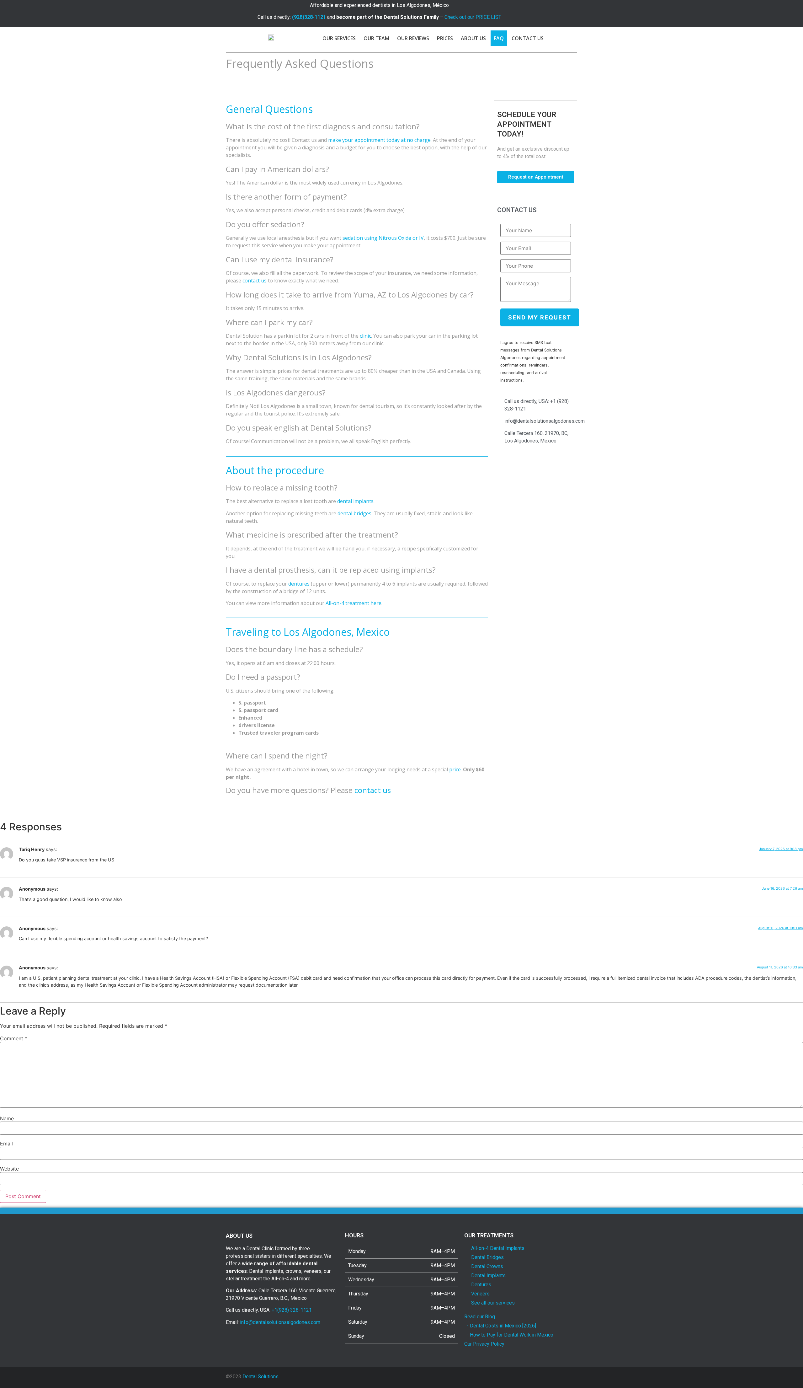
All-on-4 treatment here (353, 603)
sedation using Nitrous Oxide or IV (383, 237)
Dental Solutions (260, 1377)
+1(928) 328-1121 (292, 1310)
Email (6, 1143)
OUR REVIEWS (413, 38)
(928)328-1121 (309, 17)
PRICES (445, 38)
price (455, 769)
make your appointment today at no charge (379, 140)
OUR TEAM (376, 38)
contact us (254, 280)
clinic (365, 335)
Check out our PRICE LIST (472, 17)
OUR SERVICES (339, 38)
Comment (13, 1038)
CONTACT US (528, 38)
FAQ (499, 38)
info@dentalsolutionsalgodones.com (280, 1322)
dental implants (355, 501)
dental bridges (354, 513)
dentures (299, 583)
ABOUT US (473, 38)
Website (9, 1168)
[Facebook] (548, 11)
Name (7, 1118)
